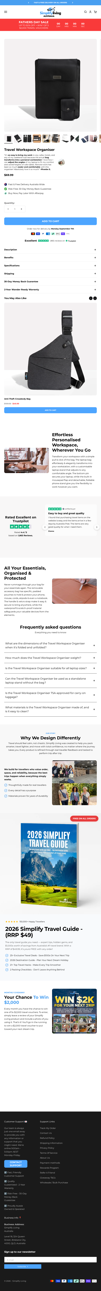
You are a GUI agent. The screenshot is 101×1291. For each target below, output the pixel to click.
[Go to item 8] (74, 139)
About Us (45, 1158)
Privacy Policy (47, 1148)
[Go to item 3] (27, 139)
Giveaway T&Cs (47, 1177)
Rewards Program (49, 1168)
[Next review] (97, 527)
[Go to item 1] (8, 139)
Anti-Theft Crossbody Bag (17, 399)
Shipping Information (51, 1143)
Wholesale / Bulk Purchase (54, 1182)
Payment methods (50, 1163)
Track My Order (48, 1128)
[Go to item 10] (93, 139)
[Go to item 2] (18, 139)
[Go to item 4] (37, 139)
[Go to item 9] (84, 139)
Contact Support (16, 1164)
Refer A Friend (47, 1172)
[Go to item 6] (56, 139)
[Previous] (28, 3)
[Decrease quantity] (8, 209)
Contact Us (46, 1133)
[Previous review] (45, 527)
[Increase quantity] (21, 209)
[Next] (73, 3)
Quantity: (9, 203)
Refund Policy (47, 1138)
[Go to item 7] (65, 139)
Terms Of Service (48, 1153)
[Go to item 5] (46, 139)
